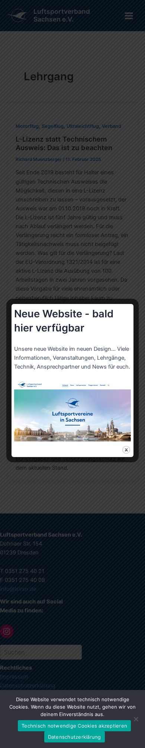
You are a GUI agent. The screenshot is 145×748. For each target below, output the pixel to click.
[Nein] (135, 719)
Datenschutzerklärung (74, 737)
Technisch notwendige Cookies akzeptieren (74, 726)
